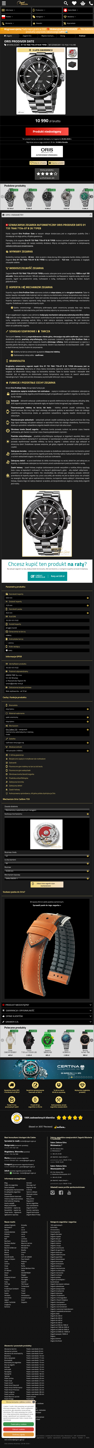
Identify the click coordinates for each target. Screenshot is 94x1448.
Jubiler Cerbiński (9, 1302)
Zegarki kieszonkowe (57, 1259)
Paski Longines (9, 1392)
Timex (23, 1288)
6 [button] (81, 1077)
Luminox (24, 1238)
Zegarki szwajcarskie (57, 1288)
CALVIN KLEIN (9, 1256)
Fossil (6, 1286)
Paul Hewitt (25, 1259)
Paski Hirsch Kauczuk (11, 1385)
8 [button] (86, 1077)
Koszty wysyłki (9, 1203)
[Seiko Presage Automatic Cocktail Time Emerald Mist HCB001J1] (66, 1040)
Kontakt (29, 1182)
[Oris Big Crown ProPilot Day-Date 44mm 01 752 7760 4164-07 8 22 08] (48, 197)
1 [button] (69, 1077)
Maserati (24, 1241)
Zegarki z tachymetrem (58, 1304)
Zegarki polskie (55, 1277)
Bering (6, 1250)
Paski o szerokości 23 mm (35, 1385)
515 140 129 (14, 1147)
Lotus (23, 1236)
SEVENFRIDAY (26, 1272)
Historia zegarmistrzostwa (13, 1198)
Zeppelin (24, 1302)
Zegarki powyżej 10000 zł (59, 1334)
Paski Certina (8, 1378)
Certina (6, 1263)
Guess (6, 1293)
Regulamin (30, 1200)
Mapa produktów (10, 1205)
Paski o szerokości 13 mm (35, 1362)
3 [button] (74, 1077)
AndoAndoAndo (9, 1231)
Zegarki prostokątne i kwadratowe (57, 1280)
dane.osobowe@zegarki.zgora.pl (14, 1439)
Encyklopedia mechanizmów (14, 1189)
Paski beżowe (31, 1396)
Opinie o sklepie (31, 1191)
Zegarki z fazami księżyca (59, 1299)
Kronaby (24, 1225)
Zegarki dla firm (31, 1207)
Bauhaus (7, 1241)
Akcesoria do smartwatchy (13, 1353)
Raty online (30, 1198)
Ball (5, 1238)
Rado (23, 1263)
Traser (23, 1293)
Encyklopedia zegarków (12, 1191)
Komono (7, 1306)
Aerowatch (8, 1227)
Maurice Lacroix (26, 1243)
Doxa (6, 1275)
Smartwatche (55, 1231)
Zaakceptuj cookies (18, 1424)
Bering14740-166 (85, 1051)
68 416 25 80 (57, 1153)
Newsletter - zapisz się (12, 1207)
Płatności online (31, 1194)
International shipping (11, 1200)
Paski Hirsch (8, 1383)
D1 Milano (7, 1270)
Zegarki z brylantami (57, 1295)
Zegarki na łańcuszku (57, 1270)
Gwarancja (8, 1194)
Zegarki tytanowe (56, 1293)
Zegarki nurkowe (56, 1275)
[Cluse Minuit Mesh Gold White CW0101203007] (10, 1040)
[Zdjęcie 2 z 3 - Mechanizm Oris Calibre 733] (72, 52)
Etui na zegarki (9, 1364)
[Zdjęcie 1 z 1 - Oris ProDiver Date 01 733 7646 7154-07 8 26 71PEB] (47, 523)
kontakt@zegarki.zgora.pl (28, 1141)
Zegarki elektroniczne (57, 1254)
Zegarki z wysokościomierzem (60, 1311)
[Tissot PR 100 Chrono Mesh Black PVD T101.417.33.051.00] (29, 1040)
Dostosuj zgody (18, 1434)
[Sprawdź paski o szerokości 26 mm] (47, 952)
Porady (28, 1196)
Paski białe (30, 1398)
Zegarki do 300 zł (56, 1318)
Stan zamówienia (32, 1205)
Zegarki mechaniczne (57, 1268)
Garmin (6, 1290)
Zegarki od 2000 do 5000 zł (59, 1329)
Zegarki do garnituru (57, 1250)
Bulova (6, 1254)
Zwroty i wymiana (32, 1210)
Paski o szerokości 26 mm (35, 1389)
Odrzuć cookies (18, 1429)
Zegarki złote (54, 1313)
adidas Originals (9, 1225)
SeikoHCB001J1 (66, 1051)
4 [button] (76, 1077)
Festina (7, 1279)
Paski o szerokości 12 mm (35, 1360)
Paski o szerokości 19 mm (35, 1376)
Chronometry (54, 1229)
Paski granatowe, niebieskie (36, 1410)
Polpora (24, 1261)
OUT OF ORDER (26, 1256)
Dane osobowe (9, 1187)
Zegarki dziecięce (56, 1252)
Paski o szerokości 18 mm (35, 1373)
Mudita (23, 1250)
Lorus (23, 1234)
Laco (22, 1227)
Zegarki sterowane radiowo (59, 1284)
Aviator (6, 1236)
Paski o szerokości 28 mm (35, 1392)
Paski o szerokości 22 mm (35, 1383)
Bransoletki (8, 1360)
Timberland (25, 1286)
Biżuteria (7, 1355)
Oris (22, 1254)
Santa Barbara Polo (28, 1268)
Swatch (23, 1281)
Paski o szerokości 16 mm (35, 1369)
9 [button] (89, 1077)
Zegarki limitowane (57, 1263)
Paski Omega (8, 1398)
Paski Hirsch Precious (11, 1389)
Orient (23, 1252)
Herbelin (7, 1295)
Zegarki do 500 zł (56, 1322)
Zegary (52, 1336)
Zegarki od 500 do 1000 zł (59, 1324)
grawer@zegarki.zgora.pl (27, 1166)
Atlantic (7, 1234)
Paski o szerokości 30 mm (35, 1394)
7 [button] (84, 1077)
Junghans (7, 1304)
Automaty (53, 1227)
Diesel (6, 1272)
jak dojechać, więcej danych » (59, 1156)
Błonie (6, 1252)
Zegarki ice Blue (55, 1241)
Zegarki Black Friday (33, 1214)
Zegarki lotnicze (55, 1265)
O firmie (29, 1189)
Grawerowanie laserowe (12, 1196)
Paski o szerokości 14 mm (35, 1364)
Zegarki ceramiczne (57, 1247)
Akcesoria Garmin (10, 1348)
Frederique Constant (11, 1288)
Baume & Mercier (10, 1247)
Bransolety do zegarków (12, 1362)
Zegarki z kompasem (57, 1302)
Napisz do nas (31, 1187)
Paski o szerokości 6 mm (34, 1348)
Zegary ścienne (55, 1338)
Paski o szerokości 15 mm (35, 1367)
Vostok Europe (26, 1297)
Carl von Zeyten (9, 1259)
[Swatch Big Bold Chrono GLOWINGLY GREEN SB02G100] (48, 1040)
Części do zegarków (11, 1185)
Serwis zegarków (32, 1203)
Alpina (6, 1229)
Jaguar (6, 1299)
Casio (6, 1261)
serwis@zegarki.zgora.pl (27, 1160)
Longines (24, 1231)
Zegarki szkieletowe (57, 1286)
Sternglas (24, 1279)
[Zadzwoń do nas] (90, 3)
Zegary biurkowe (56, 1340)
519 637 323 (14, 1160)
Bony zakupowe (9, 1357)
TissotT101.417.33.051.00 (29, 1051)
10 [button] (91, 1077)
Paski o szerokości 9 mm (34, 1353)
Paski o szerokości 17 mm (35, 1371)
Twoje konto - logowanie (12, 1212)
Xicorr (23, 1299)
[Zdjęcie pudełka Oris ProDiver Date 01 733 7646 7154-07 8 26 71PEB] (72, 64)
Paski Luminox (9, 1394)
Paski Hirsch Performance (13, 1387)
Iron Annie (7, 1297)
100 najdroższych (56, 1225)
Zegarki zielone (55, 1243)
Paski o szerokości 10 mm (35, 1355)
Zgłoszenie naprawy (11, 1214)
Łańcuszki (7, 1369)
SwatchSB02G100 (48, 1051)
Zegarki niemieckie (56, 1272)
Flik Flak (7, 1284)
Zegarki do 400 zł (56, 1320)
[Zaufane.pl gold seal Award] (16, 1118)
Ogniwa (7, 1376)
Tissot (23, 1290)
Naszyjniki (7, 1373)
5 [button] (79, 1077)
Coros (6, 1268)
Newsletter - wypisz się (12, 1210)
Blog (5, 1182)
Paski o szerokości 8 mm (34, 1351)
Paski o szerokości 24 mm (35, 1387)
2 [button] (72, 1077)
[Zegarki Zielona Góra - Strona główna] (22, 3)
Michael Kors (25, 1245)
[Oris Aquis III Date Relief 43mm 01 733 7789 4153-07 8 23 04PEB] (66, 197)
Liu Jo (23, 1229)
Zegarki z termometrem (58, 1306)
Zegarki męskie (55, 1236)
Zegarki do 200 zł (56, 1315)
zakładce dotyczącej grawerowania (19, 246)
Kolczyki (7, 1367)
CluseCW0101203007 (10, 1051)
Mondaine (24, 1247)
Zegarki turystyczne (57, 1290)
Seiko (23, 1270)
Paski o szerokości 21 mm (35, 1380)
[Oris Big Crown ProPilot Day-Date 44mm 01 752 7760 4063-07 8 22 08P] (29, 197)
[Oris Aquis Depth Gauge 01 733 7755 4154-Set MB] (10, 197)
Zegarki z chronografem (58, 1297)
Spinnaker (24, 1277)
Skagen (23, 1275)
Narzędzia (7, 1371)
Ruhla (23, 1265)
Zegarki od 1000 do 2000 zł (59, 1327)
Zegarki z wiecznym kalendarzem (61, 1309)
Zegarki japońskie (56, 1256)
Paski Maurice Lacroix (11, 1396)
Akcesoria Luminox (10, 1351)
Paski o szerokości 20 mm (35, 1378)
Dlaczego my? (31, 1185)
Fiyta (6, 1281)
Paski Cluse (8, 1380)
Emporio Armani (10, 1277)
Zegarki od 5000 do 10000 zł (60, 1331)
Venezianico (25, 1295)
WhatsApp (15, 1173)
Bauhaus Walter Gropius (10, 1244)
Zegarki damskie (56, 1234)
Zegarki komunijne (32, 1212)
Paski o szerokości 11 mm (35, 1357)
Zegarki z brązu (55, 1245)
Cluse (6, 1265)
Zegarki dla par (55, 1238)
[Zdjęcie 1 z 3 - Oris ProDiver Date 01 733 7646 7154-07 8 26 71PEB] (40, 81)
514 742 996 (14, 1154)
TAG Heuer (25, 1284)
